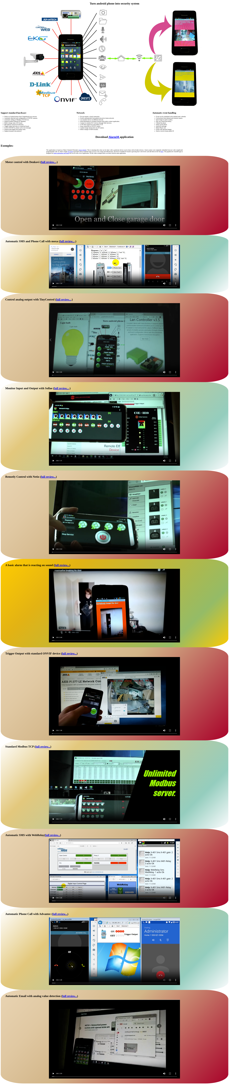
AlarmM (114, 137)
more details (82, 150)
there (162, 151)
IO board (70, 151)
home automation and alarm (61, 153)
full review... (48, 162)
